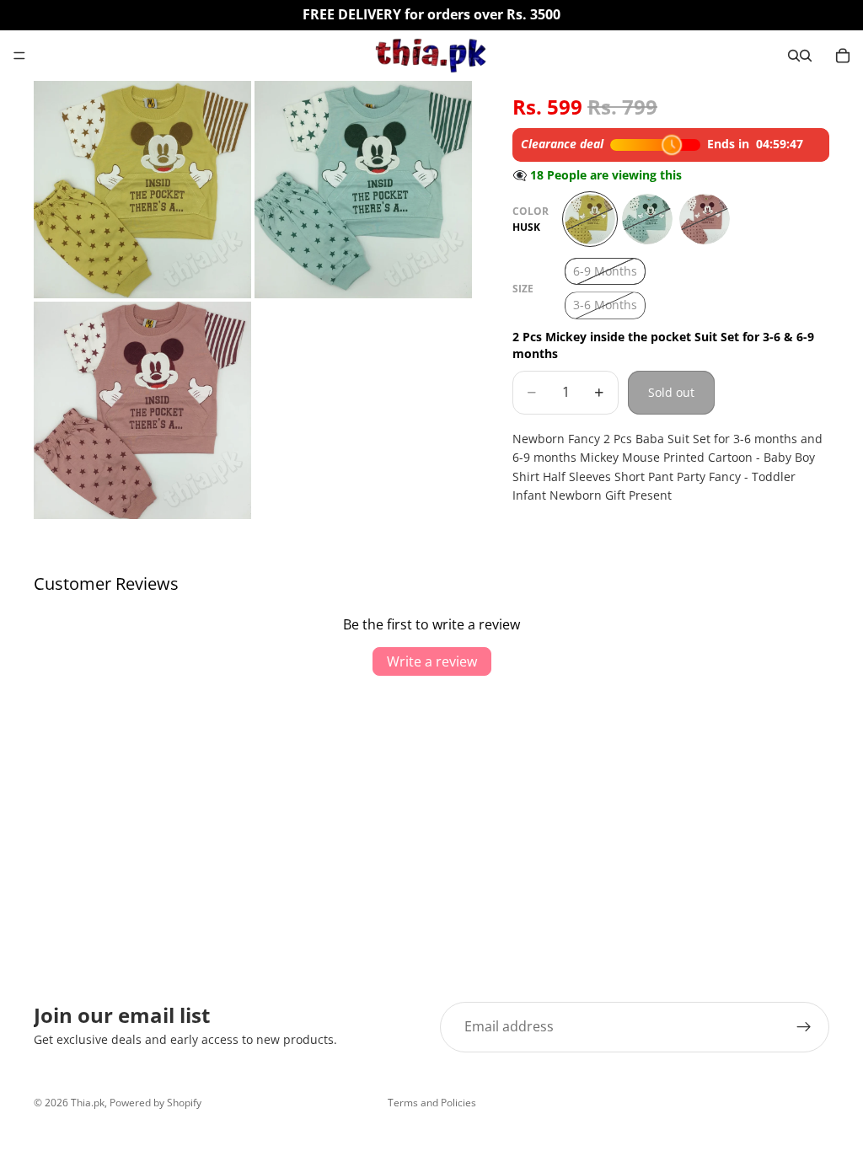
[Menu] (19, 55)
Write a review (432, 661)
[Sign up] (804, 1027)
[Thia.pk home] (430, 55)
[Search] (793, 55)
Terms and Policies (432, 1102)
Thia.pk (88, 1102)
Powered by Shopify (155, 1102)
